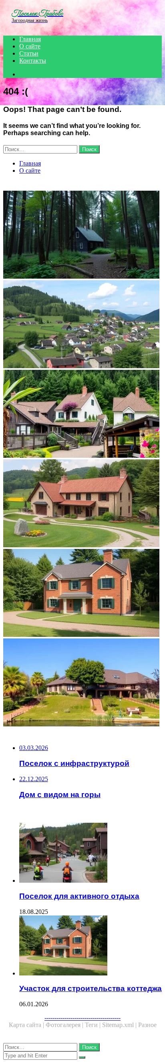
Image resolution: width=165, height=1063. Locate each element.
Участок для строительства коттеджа (90, 988)
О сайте (29, 46)
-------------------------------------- (82, 1017)
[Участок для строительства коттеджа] (82, 593)
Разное (147, 1024)
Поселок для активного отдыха (79, 896)
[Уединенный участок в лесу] (82, 235)
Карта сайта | (27, 1024)
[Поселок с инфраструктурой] (82, 325)
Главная (30, 39)
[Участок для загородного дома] (82, 504)
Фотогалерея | (65, 1024)
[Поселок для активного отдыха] (90, 853)
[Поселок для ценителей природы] (82, 414)
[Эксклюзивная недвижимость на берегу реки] (82, 683)
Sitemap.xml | (120, 1024)
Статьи (28, 53)
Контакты (32, 60)
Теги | (93, 1024)
